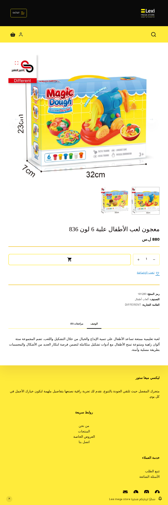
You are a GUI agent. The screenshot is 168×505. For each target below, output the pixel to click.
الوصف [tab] (94, 324)
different (133, 305)
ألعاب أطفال (142, 299)
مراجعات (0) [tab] (76, 324)
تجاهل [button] (9, 499)
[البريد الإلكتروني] (125, 492)
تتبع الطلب (152, 471)
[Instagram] (146, 492)
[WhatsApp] (136, 492)
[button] (148, 273)
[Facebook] (157, 492)
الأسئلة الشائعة (149, 477)
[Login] (21, 34)
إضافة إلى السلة (69, 259)
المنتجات (84, 432)
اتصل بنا (84, 442)
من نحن (84, 426)
